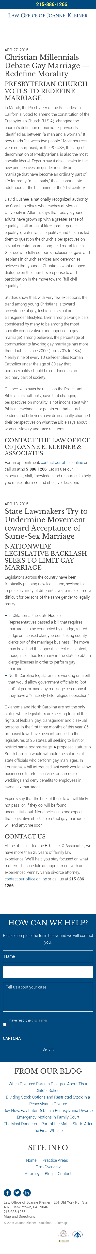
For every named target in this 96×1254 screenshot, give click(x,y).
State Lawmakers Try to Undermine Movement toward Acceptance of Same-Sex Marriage (46, 524)
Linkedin (27, 1193)
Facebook (7, 1193)
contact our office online (62, 462)
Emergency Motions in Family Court (48, 1117)
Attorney (32, 1174)
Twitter (17, 1193)
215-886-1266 (51, 4)
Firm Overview (48, 1167)
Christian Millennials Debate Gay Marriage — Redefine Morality (47, 65)
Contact (64, 1174)
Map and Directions (19, 1216)
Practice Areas (55, 1160)
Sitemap (61, 1223)
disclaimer (39, 1020)
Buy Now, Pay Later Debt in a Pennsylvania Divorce (48, 1110)
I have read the (27, 1023)
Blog (49, 1174)
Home (31, 1160)
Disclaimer (45, 1223)
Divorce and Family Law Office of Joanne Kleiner (48, 15)
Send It (48, 1049)
